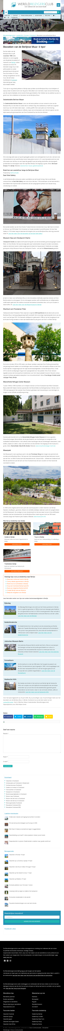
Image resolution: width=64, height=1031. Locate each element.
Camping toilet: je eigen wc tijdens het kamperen (23, 891)
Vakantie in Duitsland (12, 781)
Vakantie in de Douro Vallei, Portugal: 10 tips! (22, 867)
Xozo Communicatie (35, 1028)
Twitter (19, 716)
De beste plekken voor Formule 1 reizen (21, 885)
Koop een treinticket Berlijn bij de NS (18, 586)
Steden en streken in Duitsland (15, 787)
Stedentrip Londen (37, 1016)
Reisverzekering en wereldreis (12, 1004)
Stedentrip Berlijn (37, 1014)
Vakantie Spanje (8, 1016)
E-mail (50, 716)
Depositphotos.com (9, 1007)
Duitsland (14, 80)
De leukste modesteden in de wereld (19, 897)
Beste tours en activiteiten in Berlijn (17, 584)
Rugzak (34, 1002)
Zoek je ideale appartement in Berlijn (18, 581)
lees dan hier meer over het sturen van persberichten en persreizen (32, 975)
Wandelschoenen (37, 1004)
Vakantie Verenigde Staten (11, 1021)
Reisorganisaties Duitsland (14, 803)
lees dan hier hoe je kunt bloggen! (16, 988)
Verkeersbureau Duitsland (14, 785)
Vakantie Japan (7, 1019)
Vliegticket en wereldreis (10, 1002)
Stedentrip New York (38, 1019)
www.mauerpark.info (40, 516)
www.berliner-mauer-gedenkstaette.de (31, 166)
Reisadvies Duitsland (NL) (13, 805)
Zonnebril (35, 1007)
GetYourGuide (14, 173)
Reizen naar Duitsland (12, 796)
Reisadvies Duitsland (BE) (13, 807)
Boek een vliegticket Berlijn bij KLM (17, 588)
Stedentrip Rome (37, 1024)
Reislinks (47, 15)
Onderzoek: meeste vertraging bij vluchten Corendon (24, 817)
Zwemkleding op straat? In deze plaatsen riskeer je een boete (27, 835)
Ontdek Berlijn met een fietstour (16, 590)
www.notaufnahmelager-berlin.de (45, 446)
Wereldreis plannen (9, 997)
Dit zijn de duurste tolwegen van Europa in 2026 (23, 823)
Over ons (7, 15)
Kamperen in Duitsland (13, 792)
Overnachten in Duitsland (13, 790)
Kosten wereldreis (8, 999)
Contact (15, 15)
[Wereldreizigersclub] (32, 7)
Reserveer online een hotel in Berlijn (17, 579)
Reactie (5, 733)
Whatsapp (39, 716)
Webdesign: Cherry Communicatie (13, 1030)
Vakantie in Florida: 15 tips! (17, 855)
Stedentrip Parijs (37, 1021)
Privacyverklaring (26, 15)
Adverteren (38, 15)
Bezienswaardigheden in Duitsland (16, 794)
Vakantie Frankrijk (8, 1014)
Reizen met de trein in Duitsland (15, 798)
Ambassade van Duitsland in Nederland (17, 783)
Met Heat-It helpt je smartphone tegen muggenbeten (25, 829)
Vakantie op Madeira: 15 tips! (17, 879)
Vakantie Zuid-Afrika (9, 1024)
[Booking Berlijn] (31, 43)
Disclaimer (45, 1028)
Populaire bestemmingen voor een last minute (22, 903)
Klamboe (34, 997)
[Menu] (58, 5)
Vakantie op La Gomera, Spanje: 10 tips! (20, 861)
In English (14, 17)
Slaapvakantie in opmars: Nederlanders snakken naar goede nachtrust (29, 841)
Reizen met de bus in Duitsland (15, 801)
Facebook (9, 716)
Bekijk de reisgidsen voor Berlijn (16, 592)
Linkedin (29, 716)
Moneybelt (35, 999)
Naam (5, 757)
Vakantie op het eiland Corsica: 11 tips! (20, 873)
